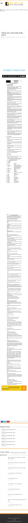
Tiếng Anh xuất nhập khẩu (14, 9)
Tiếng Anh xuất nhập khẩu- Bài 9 (8, 432)
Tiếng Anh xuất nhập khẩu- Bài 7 (8, 435)
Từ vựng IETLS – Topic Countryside (15, 483)
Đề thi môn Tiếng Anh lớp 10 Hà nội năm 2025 (16, 467)
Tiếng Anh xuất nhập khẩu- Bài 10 (8, 429)
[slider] (23, 76)
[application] (14, 76)
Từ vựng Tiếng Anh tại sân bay (14, 489)
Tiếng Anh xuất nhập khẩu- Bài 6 (8, 438)
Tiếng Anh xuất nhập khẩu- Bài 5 (8, 441)
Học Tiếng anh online (16, 518)
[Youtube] (15, 520)
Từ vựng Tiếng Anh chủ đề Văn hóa (14, 473)
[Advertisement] (14, 21)
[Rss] (12, 520)
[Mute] (20, 76)
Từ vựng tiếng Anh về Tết (13, 478)
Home (2, 9)
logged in (16, 452)
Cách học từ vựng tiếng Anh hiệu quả (15, 494)
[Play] (3, 76)
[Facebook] (13, 520)
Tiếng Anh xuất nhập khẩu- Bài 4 (8, 444)
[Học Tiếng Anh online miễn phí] (14, 3)
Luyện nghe (6, 9)
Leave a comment (16, 37)
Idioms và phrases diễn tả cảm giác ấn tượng (16, 462)
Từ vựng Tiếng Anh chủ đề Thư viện (15, 504)
